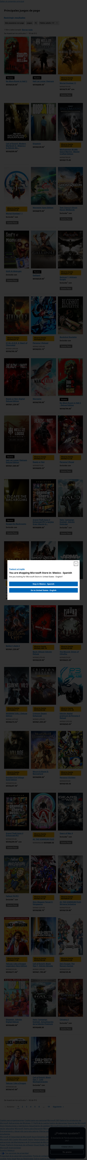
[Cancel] (76, 564)
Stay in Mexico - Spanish (43, 584)
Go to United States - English (43, 590)
